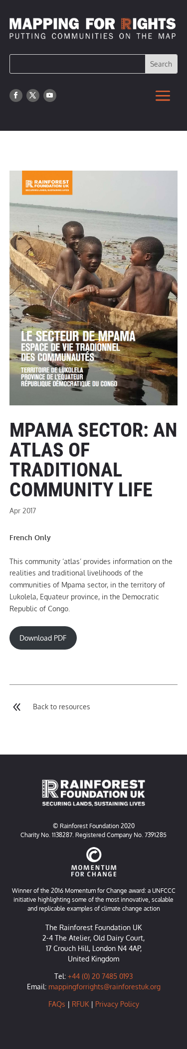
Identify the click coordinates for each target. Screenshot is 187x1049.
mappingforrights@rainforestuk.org (104, 986)
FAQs (56, 1004)
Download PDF (42, 638)
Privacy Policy (117, 1004)
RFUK (80, 1004)
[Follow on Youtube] (49, 95)
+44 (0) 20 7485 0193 (100, 976)
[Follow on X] (32, 95)
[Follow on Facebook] (15, 95)
